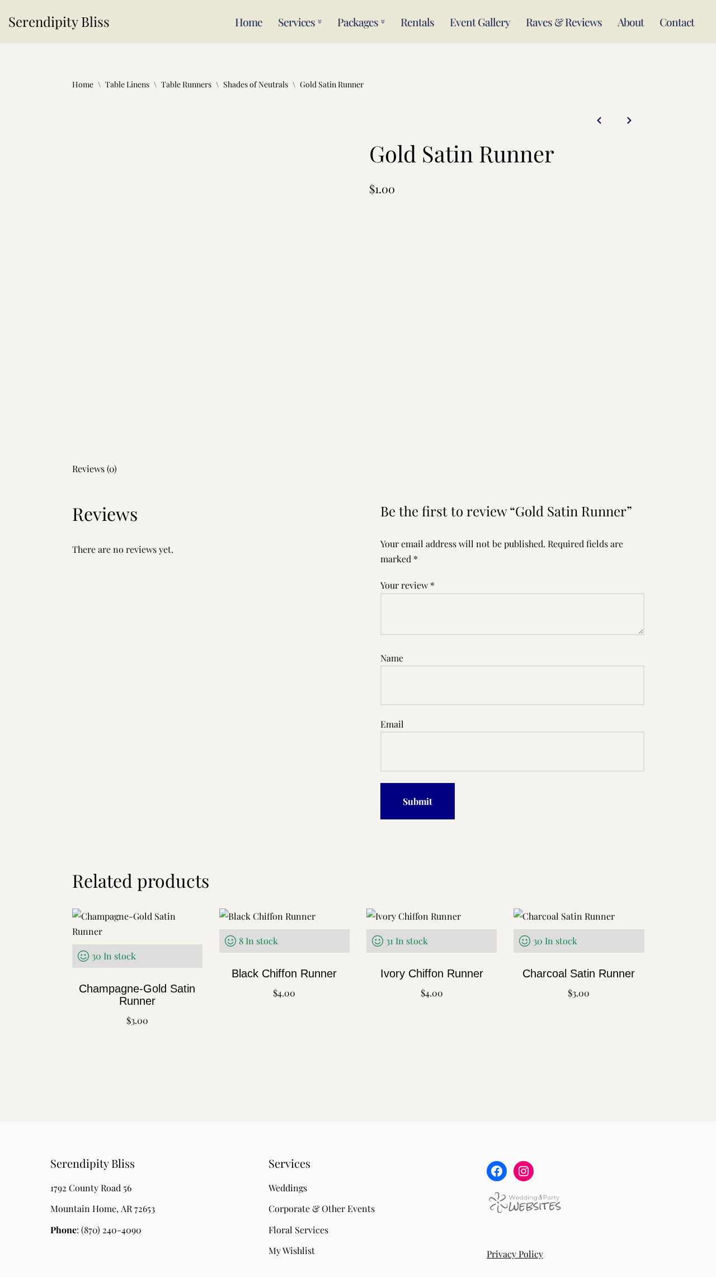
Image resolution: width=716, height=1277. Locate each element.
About (631, 22)
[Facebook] (497, 1171)
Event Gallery (480, 22)
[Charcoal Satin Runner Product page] (579, 970)
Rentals (417, 22)
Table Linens (127, 84)
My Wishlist (291, 1250)
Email (392, 724)
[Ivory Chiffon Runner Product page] (432, 970)
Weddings (287, 1188)
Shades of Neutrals (255, 84)
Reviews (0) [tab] (94, 468)
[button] (320, 22)
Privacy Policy (515, 1254)
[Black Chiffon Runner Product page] (284, 970)
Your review (407, 585)
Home (248, 22)
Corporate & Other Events (321, 1208)
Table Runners (186, 84)
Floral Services (298, 1230)
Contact (677, 22)
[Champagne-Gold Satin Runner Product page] (137, 970)
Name (391, 658)
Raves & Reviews (564, 22)
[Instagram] (524, 1171)
